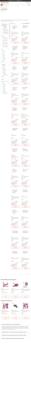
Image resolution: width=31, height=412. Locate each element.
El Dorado (5, 27)
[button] (25, 23)
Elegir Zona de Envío (6, 30)
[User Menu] (28, 2)
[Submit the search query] (1, 5)
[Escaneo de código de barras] (29, 5)
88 (27, 273)
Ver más (3, 61)
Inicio (1, 7)
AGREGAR (5, 318)
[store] (26, 2)
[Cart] (29, 2)
